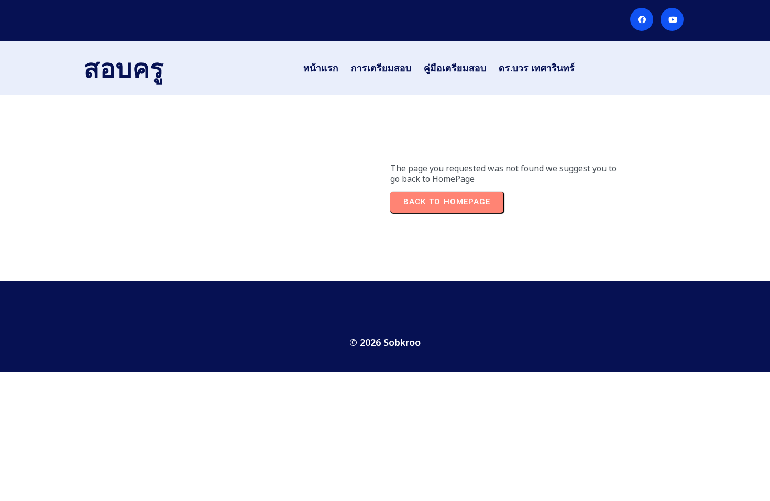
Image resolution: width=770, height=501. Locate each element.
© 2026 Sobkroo (385, 342)
